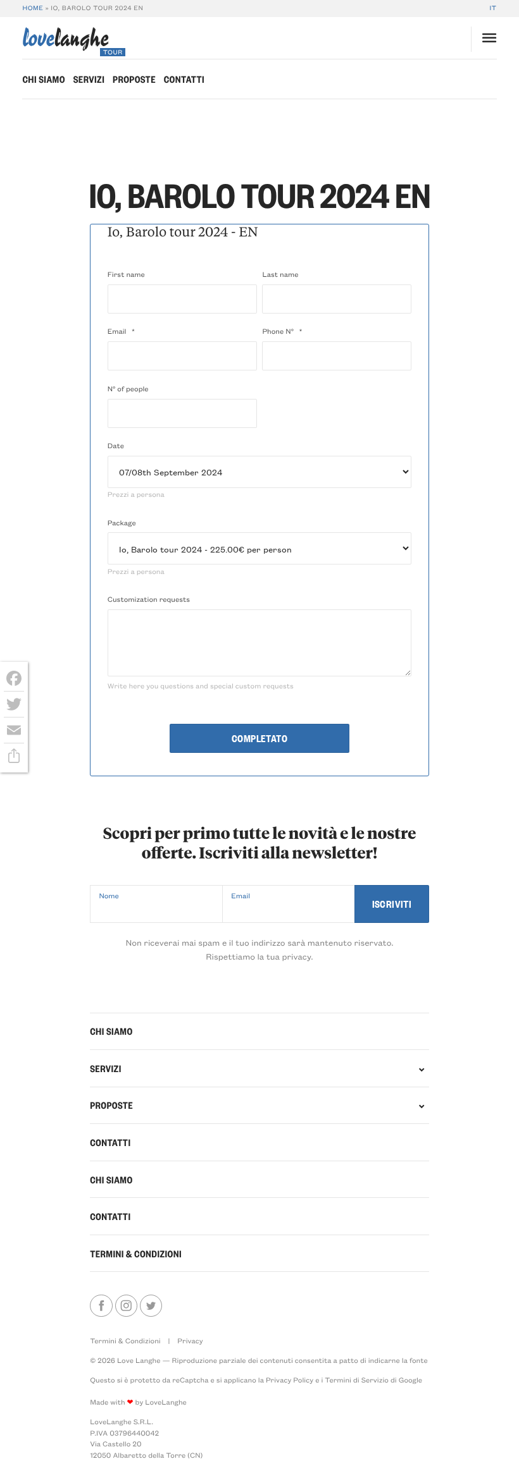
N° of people (128, 388)
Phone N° (282, 331)
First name (126, 274)
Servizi (89, 79)
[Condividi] (14, 756)
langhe (65, 41)
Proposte (134, 79)
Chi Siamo (43, 79)
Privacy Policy (289, 1379)
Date (116, 445)
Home (32, 7)
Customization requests (149, 599)
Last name (280, 274)
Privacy (190, 1340)
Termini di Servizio (357, 1379)
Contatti (184, 79)
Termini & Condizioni (136, 1253)
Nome (108, 895)
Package (122, 522)
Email (121, 331)
